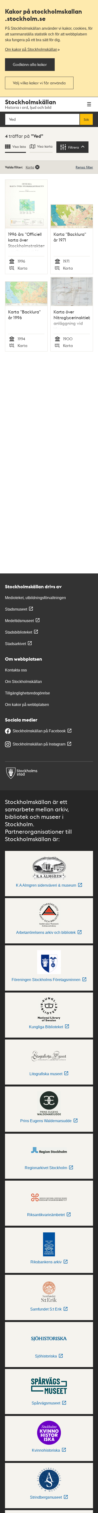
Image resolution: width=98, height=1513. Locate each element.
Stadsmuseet (16, 609)
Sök (86, 119)
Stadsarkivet (15, 644)
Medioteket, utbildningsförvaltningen (35, 598)
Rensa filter (84, 167)
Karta (30, 167)
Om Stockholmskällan (23, 682)
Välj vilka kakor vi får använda (39, 82)
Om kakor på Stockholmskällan (31, 49)
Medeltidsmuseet (19, 621)
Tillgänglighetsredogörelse (27, 693)
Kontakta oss (16, 670)
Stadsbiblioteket (18, 632)
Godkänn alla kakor (30, 64)
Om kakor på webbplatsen (27, 705)
